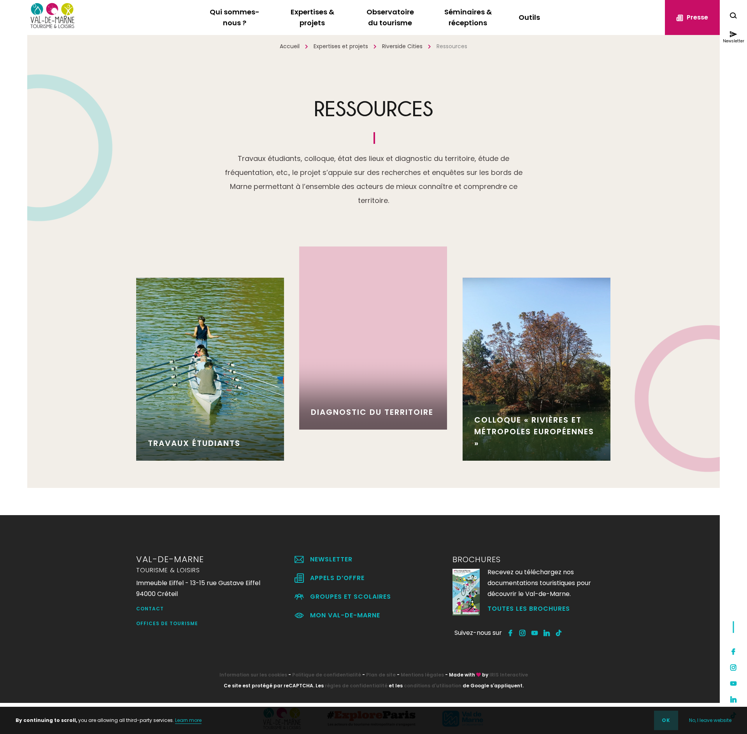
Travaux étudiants (194, 443)
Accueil (290, 46)
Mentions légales (422, 674)
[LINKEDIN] (547, 633)
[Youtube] (733, 683)
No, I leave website (710, 720)
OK (666, 720)
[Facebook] (733, 652)
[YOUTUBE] (534, 633)
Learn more (188, 720)
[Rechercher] (733, 16)
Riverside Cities (402, 46)
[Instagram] (733, 667)
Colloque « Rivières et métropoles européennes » (534, 431)
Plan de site (381, 674)
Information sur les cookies (253, 674)
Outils (529, 17)
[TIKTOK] (559, 633)
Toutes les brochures (528, 608)
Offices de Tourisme (167, 623)
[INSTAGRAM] (522, 633)
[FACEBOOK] (510, 633)
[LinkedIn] (733, 699)
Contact (150, 608)
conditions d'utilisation (432, 685)
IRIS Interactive (508, 674)
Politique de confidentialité (326, 674)
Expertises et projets (341, 46)
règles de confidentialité (356, 685)
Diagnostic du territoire (372, 412)
